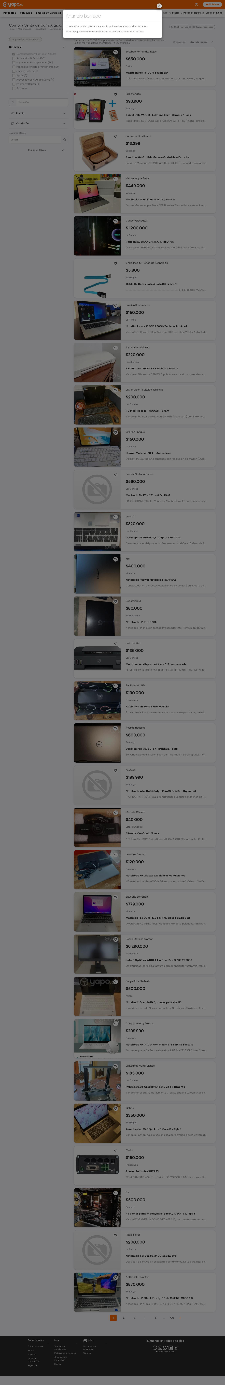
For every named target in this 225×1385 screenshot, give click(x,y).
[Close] (159, 6)
